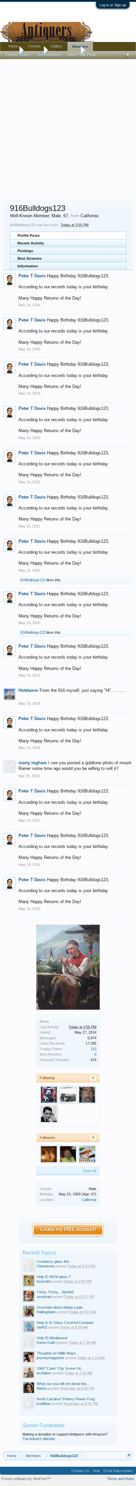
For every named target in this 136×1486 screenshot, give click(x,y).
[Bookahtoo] (49, 1114)
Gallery (56, 46)
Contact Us (80, 1471)
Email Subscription (118, 1471)
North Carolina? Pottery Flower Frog (66, 1399)
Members (80, 46)
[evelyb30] (68, 1095)
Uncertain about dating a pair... (61, 1307)
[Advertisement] (68, 126)
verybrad (44, 1297)
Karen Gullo (46, 1343)
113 (93, 1049)
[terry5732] (87, 1095)
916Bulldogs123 (33, 580)
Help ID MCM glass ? (54, 1277)
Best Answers (29, 258)
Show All (89, 1171)
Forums (34, 46)
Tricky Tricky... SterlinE (55, 1292)
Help (96, 1471)
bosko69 (44, 1281)
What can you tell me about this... (63, 1384)
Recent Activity (30, 243)
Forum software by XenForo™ (26, 1479)
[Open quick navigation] (128, 1455)
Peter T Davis (32, 275)
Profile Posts (28, 235)
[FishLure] (87, 1154)
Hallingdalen (46, 1312)
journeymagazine (50, 1358)
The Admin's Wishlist (38, 1439)
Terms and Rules (120, 1479)
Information (27, 266)
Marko (42, 1388)
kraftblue (44, 1404)
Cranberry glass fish (53, 1261)
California (89, 1200)
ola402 (42, 1327)
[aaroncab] (49, 1095)
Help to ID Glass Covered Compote (65, 1323)
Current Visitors (18, 55)
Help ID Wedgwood (52, 1338)
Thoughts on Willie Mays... (58, 1353)
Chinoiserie (45, 1266)
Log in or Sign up (112, 5)
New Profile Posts (82, 55)
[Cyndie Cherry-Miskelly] (68, 1154)
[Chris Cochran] (49, 1154)
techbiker (44, 1373)
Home (13, 46)
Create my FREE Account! (68, 1229)
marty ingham (32, 762)
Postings (25, 251)
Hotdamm (28, 690)
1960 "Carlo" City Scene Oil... (60, 1368)
